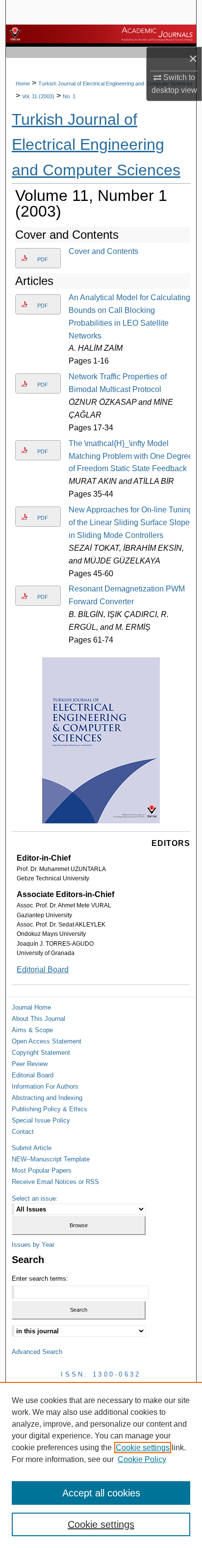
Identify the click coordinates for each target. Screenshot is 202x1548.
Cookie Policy (142, 1459)
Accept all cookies (101, 1493)
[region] (101, 1465)
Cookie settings (143, 1447)
